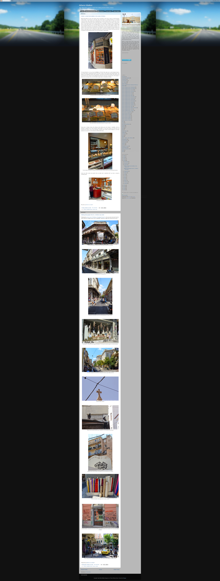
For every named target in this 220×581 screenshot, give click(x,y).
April (125, 178)
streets (96, 566)
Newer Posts (84, 569)
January (125, 183)
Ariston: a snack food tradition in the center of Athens (93, 16)
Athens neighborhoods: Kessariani (128, 98)
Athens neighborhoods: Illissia (127, 95)
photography (124, 139)
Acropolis (123, 76)
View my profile (125, 195)
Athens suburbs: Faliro (126, 114)
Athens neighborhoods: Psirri (127, 109)
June (125, 175)
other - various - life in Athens (127, 137)
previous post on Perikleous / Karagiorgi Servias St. (95, 217)
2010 (124, 189)
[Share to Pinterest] (105, 207)
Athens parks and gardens (127, 111)
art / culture (124, 82)
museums (124, 133)
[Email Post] (99, 207)
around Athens (124, 80)
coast (123, 122)
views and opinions (125, 148)
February (126, 181)
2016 (124, 157)
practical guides (125, 140)
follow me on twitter (89, 204)
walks (123, 150)
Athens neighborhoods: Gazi (127, 92)
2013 (124, 185)
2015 (124, 158)
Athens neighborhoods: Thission (128, 110)
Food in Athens (109, 11)
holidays (123, 132)
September (126, 171)
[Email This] (101, 207)
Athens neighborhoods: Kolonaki (128, 99)
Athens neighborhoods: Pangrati (128, 103)
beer (123, 121)
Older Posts (116, 569)
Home (82, 11)
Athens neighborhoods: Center (89, 209)
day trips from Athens (126, 124)
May (125, 177)
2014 (124, 160)
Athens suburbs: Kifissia (126, 118)
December (126, 161)
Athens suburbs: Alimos (126, 113)
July (125, 174)
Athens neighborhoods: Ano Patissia (128, 88)
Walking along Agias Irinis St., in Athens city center (92, 214)
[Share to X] (103, 207)
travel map (129, 196)
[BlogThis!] (102, 207)
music (123, 135)
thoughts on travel (125, 146)
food (96, 209)
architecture (124, 79)
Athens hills (124, 83)
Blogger (124, 578)
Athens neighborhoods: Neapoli (127, 102)
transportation (124, 147)
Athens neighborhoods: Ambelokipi (128, 87)
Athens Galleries (117, 11)
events (123, 125)
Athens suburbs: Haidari (126, 117)
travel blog (133, 196)
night (123, 136)
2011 (124, 188)
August (125, 172)
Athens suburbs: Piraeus (126, 120)
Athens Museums (100, 11)
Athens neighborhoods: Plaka (127, 106)
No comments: (95, 207)
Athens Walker (85, 5)
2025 (124, 155)
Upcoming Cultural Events (90, 11)
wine (123, 151)
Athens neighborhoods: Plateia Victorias (129, 107)
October (125, 164)
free (122, 129)
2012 (124, 186)
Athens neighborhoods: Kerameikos (128, 96)
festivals (123, 126)
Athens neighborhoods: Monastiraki (128, 100)
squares (123, 143)
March (125, 180)
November (126, 163)
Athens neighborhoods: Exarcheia (128, 91)
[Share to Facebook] (104, 207)
